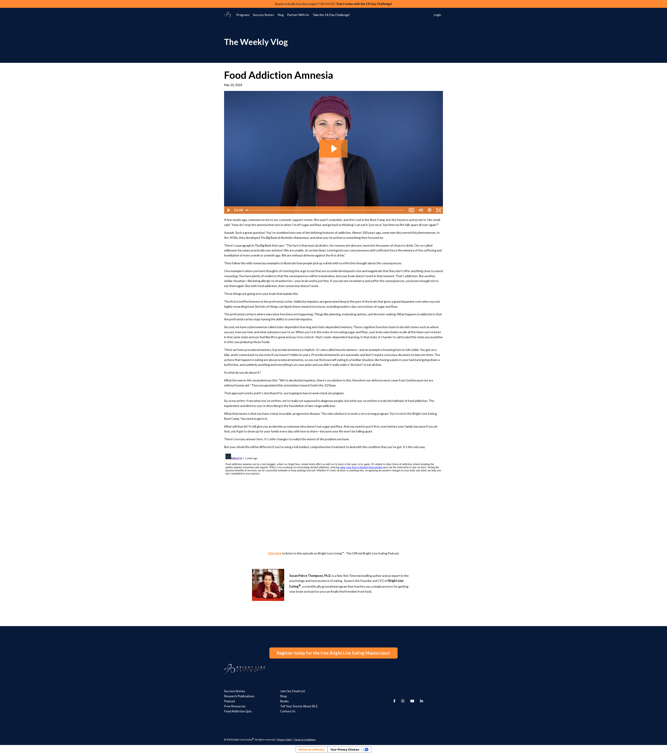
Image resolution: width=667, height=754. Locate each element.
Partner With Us (298, 15)
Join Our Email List (292, 691)
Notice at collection (312, 749)
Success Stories (263, 15)
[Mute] (420, 210)
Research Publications (239, 696)
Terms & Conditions (305, 739)
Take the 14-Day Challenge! (331, 15)
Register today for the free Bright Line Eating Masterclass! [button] (333, 652)
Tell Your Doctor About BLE (299, 706)
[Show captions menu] (411, 210)
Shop (283, 696)
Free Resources (235, 706)
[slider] (325, 210)
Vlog (280, 15)
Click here (275, 553)
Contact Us (287, 711)
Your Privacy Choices (344, 749)
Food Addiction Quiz (238, 711)
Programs (242, 15)
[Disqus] (333, 495)
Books (284, 701)
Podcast (229, 701)
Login (437, 15)
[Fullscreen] (438, 210)
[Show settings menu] (429, 210)
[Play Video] (228, 210)
